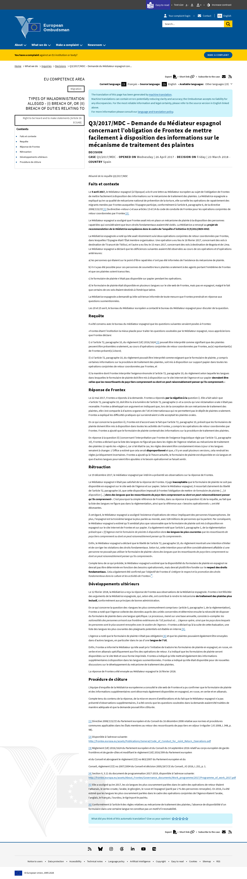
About (19, 45)
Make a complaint (67, 45)
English (224, 15)
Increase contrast (221, 4)
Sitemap (207, 861)
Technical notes (95, 861)
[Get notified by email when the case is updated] (223, 76)
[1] (104, 209)
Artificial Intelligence (140, 861)
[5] (90, 784)
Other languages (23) (217, 84)
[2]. (127, 213)
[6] (164, 636)
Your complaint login (179, 15)
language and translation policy (155, 111)
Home (18, 66)
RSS (218, 861)
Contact (207, 15)
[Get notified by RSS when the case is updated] (230, 76)
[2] (90, 736)
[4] (90, 773)
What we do (39, 45)
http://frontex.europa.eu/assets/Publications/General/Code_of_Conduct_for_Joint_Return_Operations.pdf (150, 741)
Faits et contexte (28, 136)
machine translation (160, 94)
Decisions (60, 66)
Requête (24, 141)
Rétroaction (26, 151)
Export (168, 76)
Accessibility (75, 861)
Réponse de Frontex (30, 146)
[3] (157, 342)
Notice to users (35, 861)
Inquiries (47, 66)
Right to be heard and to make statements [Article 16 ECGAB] (52, 120)
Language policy (116, 861)
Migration (76, 88)
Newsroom (95, 45)
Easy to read (162, 5)
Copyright (161, 861)
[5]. (183, 629)
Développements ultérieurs (33, 156)
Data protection (56, 861)
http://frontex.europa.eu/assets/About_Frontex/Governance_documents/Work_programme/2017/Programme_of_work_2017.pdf (162, 777)
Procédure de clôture (30, 161)
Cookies (193, 861)
